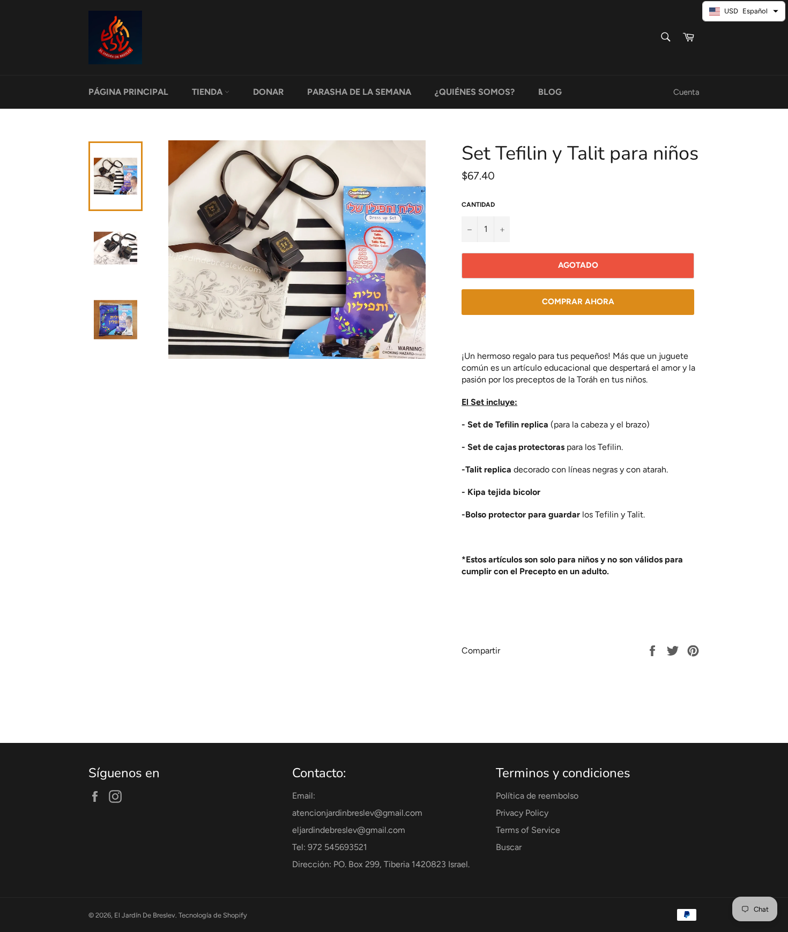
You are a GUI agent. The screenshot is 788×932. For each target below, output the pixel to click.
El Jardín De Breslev (144, 915)
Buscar (509, 847)
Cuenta (686, 92)
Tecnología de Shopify (213, 915)
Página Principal (128, 92)
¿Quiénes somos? (475, 92)
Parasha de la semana (359, 92)
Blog (550, 92)
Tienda (208, 92)
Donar (268, 92)
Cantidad (478, 204)
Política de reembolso (537, 796)
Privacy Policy (522, 813)
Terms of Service (528, 830)
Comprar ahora (578, 301)
